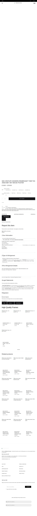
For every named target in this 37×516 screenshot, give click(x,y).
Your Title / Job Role (5, 243)
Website (3, 232)
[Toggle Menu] (2, 3)
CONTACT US (21, 466)
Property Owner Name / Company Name (8, 241)
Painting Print (8, 210)
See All (18, 349)
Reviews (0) (33, 214)
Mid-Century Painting (28, 209)
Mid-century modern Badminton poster (18, 391)
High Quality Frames (10, 307)
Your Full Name (4, 242)
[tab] (4, 214)
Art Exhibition (8, 207)
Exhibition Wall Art (29, 208)
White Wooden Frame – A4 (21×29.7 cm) (29, 324)
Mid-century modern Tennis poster (29, 432)
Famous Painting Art (20, 209)
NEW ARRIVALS (14, 207)
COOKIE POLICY (4, 473)
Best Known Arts (15, 208)
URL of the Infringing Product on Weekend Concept (10, 268)
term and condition (14, 489)
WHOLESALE (21, 468)
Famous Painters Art (12, 209)
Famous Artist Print (5, 209)
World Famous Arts (15, 210)
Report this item (6, 216)
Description (4, 214)
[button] (8, 190)
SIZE (2, 189)
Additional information (19, 214)
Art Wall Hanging (8, 208)
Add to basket (21, 198)
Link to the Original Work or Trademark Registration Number (11, 277)
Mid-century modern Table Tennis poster (6, 432)
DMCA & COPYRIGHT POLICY (6, 475)
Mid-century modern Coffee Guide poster (29, 412)
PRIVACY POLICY (21, 473)
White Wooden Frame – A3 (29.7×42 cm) (6, 343)
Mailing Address (4, 248)
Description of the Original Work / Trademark (9, 269)
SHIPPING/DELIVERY (5, 468)
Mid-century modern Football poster (18, 371)
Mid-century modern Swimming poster (6, 412)
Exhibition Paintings (21, 208)
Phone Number (4, 247)
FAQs (2, 466)
